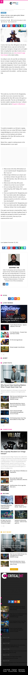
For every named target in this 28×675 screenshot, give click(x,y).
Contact (14, 670)
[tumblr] (19, 25)
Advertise (21, 670)
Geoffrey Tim (5, 20)
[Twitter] (12, 298)
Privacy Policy (12, 671)
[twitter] (6, 25)
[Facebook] (9, 298)
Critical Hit (6, 670)
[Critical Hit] (14, 2)
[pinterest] (14, 25)
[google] (8, 25)
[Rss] (18, 298)
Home (2, 9)
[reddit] (11, 25)
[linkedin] (16, 25)
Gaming (6, 9)
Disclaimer (22, 671)
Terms (5, 671)
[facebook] (3, 25)
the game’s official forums (18, 104)
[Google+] (15, 298)
